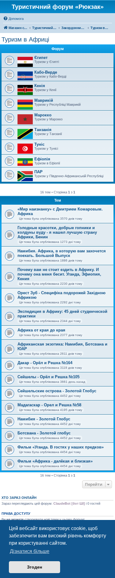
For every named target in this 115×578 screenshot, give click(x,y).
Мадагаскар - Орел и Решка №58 (49, 405)
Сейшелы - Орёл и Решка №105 (48, 377)
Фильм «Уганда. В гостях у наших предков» (60, 447)
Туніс (39, 144)
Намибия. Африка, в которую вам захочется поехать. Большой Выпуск (61, 253)
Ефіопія (42, 159)
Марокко (43, 115)
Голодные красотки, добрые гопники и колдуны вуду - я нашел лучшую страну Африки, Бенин (57, 232)
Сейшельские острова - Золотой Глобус (56, 391)
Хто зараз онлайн (19, 497)
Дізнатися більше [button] (29, 551)
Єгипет (41, 57)
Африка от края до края (41, 330)
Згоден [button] (34, 567)
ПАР (38, 172)
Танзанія (43, 129)
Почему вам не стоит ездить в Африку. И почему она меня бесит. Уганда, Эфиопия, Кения (59, 274)
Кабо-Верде (45, 72)
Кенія (39, 85)
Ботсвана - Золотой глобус (44, 433)
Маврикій (43, 100)
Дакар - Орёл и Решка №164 (44, 362)
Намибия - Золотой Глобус (43, 419)
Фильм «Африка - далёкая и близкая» (55, 461)
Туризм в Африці (25, 39)
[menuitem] (13, 18)
